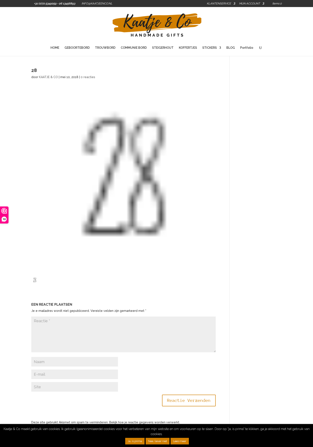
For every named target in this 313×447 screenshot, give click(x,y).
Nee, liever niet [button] (157, 441)
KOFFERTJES (188, 47)
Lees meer (179, 441)
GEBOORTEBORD (77, 47)
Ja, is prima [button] (135, 441)
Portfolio (246, 47)
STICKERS (209, 47)
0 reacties (88, 77)
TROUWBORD (105, 47)
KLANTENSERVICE (219, 3)
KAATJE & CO (48, 77)
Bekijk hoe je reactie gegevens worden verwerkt (144, 422)
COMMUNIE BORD (134, 47)
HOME (54, 47)
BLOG (230, 47)
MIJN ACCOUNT (249, 3)
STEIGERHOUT (163, 47)
